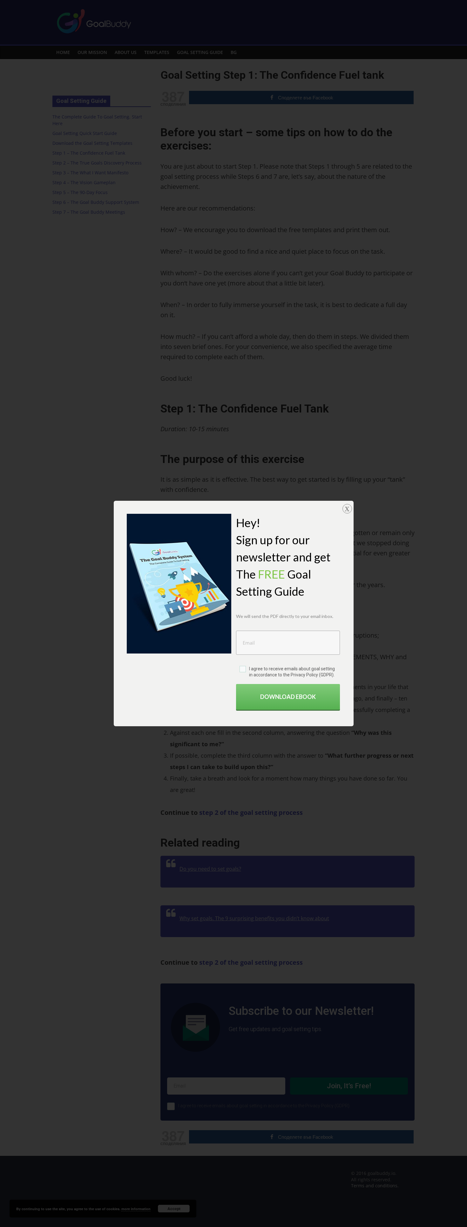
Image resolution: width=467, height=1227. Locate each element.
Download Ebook (288, 696)
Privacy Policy (304, 674)
